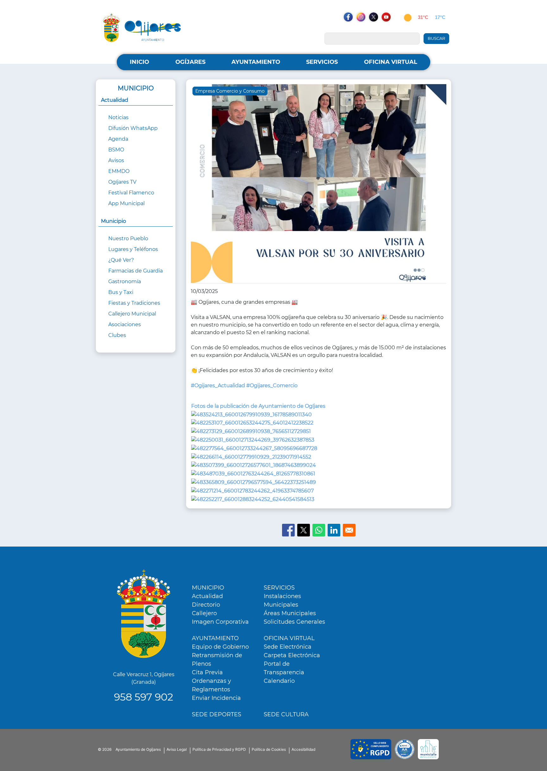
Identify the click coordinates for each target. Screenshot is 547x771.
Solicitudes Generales (294, 621)
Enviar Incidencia (216, 698)
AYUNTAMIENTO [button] (255, 61)
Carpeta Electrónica (292, 655)
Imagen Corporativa (220, 621)
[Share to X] (303, 530)
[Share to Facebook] (288, 530)
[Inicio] (142, 27)
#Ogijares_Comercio (272, 385)
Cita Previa (207, 672)
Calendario (279, 680)
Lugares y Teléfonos (133, 249)
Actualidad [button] (114, 100)
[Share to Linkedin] (334, 530)
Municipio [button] (113, 221)
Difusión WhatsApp (133, 128)
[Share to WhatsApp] (318, 530)
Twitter (374, 29)
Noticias (118, 117)
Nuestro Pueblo (128, 239)
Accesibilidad (303, 749)
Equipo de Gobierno (220, 646)
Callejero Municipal (132, 314)
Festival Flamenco (131, 193)
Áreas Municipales (290, 613)
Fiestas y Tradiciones (134, 303)
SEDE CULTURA (286, 714)
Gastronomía (124, 281)
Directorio (206, 604)
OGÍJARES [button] (190, 61)
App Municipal (126, 203)
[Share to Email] (349, 530)
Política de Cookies (269, 749)
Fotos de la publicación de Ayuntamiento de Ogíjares (258, 406)
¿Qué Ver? (121, 260)
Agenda (118, 139)
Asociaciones (124, 324)
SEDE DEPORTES (216, 714)
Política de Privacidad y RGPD (219, 749)
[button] (318, 185)
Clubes (117, 335)
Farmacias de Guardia (135, 271)
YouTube (389, 29)
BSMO (116, 150)
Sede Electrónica (287, 646)
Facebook (351, 29)
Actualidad (207, 596)
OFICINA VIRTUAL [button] (390, 61)
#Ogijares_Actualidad (218, 385)
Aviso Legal (177, 749)
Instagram (364, 29)
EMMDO (118, 171)
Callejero (204, 613)
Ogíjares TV (122, 182)
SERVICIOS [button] (322, 61)
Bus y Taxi (120, 292)
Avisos (116, 160)
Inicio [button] (139, 61)
